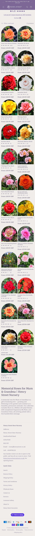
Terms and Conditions (10, 481)
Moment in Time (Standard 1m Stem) (25, 347)
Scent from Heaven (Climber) (9, 43)
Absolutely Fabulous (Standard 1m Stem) (6, 270)
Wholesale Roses (8, 489)
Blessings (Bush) (22, 117)
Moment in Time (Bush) (7, 217)
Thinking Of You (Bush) (7, 166)
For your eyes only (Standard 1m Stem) (9, 375)
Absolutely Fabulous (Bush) (25, 141)
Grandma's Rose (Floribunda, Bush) (25, 218)
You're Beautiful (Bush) (7, 191)
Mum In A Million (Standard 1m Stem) (25, 244)
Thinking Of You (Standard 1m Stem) (8, 295)
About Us (6, 504)
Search (5, 470)
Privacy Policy (7, 485)
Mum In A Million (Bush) (8, 68)
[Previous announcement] (3, 2)
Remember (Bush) (22, 92)
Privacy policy (19, 529)
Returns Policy (7, 474)
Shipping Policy (8, 478)
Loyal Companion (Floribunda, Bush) (23, 166)
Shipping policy (18, 532)
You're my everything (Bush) (9, 243)
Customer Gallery (8, 500)
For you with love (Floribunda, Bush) (23, 192)
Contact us (6, 493)
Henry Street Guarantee (10, 508)
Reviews (5, 496)
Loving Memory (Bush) (7, 92)
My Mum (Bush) (5, 141)
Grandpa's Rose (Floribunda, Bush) (25, 295)
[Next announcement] (32, 2)
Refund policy (10, 529)
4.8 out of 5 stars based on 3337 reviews (17, 15)
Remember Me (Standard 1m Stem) (8, 321)
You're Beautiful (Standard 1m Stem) (26, 321)
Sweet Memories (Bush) (24, 68)
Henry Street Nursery (16, 527)
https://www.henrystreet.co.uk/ (14, 458)
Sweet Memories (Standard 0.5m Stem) (8, 347)
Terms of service (29, 529)
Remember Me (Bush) (23, 43)
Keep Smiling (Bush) (6, 117)
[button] (3, 7)
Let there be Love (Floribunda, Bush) (26, 270)
